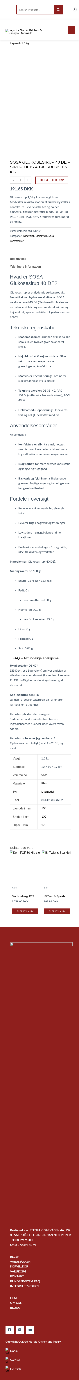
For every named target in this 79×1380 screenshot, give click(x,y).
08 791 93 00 (24, 1240)
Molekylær (41, 236)
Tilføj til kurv (51, 180)
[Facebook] (10, 1330)
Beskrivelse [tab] (18, 258)
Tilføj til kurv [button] (25, 911)
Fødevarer (28, 236)
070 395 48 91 (27, 1245)
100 (43, 808)
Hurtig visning (25, 880)
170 (43, 825)
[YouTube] (30, 1330)
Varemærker (17, 241)
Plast (44, 783)
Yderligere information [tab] (25, 266)
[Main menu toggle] (71, 30)
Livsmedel (47, 791)
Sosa (51, 236)
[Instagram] (20, 1330)
